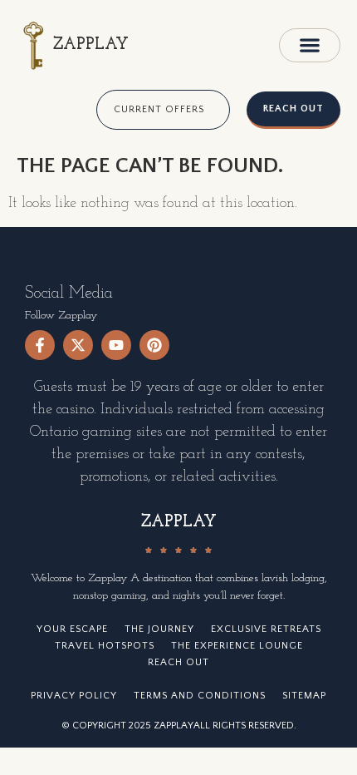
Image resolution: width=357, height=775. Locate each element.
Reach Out (178, 662)
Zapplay (91, 45)
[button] (310, 45)
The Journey (159, 629)
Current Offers (159, 109)
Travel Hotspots (104, 645)
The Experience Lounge (237, 645)
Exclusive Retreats (266, 629)
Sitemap (304, 695)
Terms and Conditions (200, 695)
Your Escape (72, 629)
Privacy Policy (74, 695)
